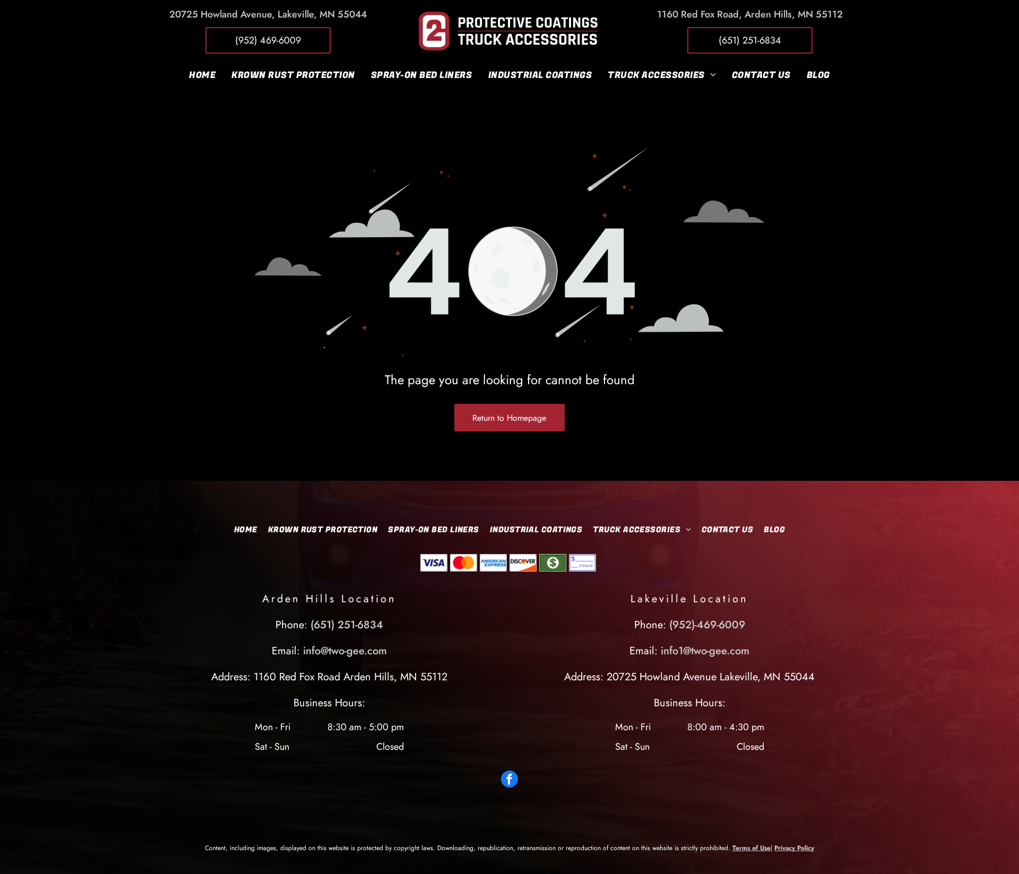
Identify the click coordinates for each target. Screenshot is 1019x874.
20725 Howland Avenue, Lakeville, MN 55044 (268, 14)
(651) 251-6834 (346, 625)
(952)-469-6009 (707, 625)
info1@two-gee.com (705, 651)
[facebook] (509, 780)
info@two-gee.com (345, 651)
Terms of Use (751, 848)
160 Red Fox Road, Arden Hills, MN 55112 (752, 14)
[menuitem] (202, 74)
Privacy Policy (794, 848)
